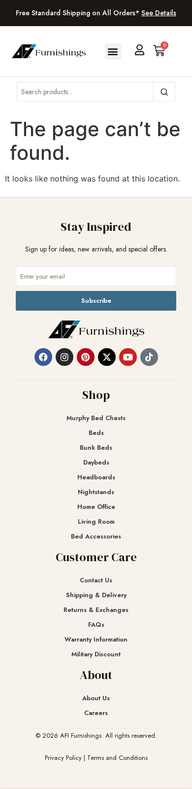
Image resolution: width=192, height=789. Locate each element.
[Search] (164, 92)
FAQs (96, 624)
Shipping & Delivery (96, 595)
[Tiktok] (149, 357)
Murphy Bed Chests (96, 418)
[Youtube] (128, 357)
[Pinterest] (86, 357)
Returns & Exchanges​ (96, 609)
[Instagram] (64, 357)
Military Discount (96, 654)
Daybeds (96, 462)
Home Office (96, 506)
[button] (113, 51)
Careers (96, 712)
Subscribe (96, 300)
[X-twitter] (107, 357)
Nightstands (96, 492)
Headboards (96, 477)
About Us (96, 698)
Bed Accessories (96, 536)
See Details (158, 13)
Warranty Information (96, 639)
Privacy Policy (63, 757)
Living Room (96, 521)
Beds (96, 432)
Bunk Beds (96, 447)
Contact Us (96, 580)
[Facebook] (43, 357)
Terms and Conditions (117, 757)
